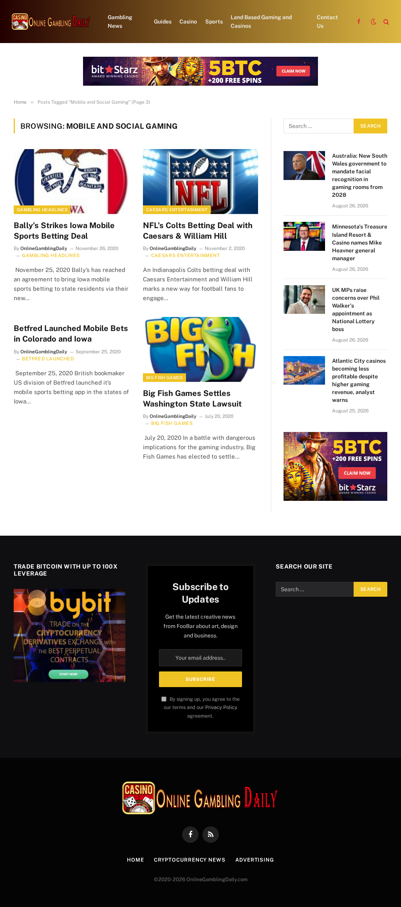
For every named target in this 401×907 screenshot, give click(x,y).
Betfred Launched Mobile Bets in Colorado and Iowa (71, 334)
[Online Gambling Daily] (51, 21)
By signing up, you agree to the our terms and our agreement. (202, 707)
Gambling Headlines (42, 209)
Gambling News (120, 21)
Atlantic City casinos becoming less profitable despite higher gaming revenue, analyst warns (359, 380)
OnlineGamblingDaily (43, 248)
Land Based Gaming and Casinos (261, 21)
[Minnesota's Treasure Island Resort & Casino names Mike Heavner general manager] (304, 236)
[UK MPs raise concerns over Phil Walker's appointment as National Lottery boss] (304, 299)
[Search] (385, 22)
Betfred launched (48, 359)
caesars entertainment (177, 209)
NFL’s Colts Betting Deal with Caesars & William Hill (198, 231)
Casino (188, 21)
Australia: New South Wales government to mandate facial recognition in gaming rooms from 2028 (359, 175)
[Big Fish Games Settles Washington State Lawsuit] (200, 349)
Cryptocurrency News (190, 860)
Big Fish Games (164, 377)
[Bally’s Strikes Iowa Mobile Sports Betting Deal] (71, 181)
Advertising (254, 860)
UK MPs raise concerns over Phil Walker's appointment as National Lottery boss (355, 309)
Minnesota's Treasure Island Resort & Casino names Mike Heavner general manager (359, 242)
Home (135, 860)
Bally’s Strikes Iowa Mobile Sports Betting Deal (64, 231)
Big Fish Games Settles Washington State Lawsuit (192, 399)
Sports (214, 21)
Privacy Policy (221, 707)
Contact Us (327, 21)
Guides (163, 21)
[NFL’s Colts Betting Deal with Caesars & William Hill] (200, 181)
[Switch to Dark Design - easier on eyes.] (373, 21)
